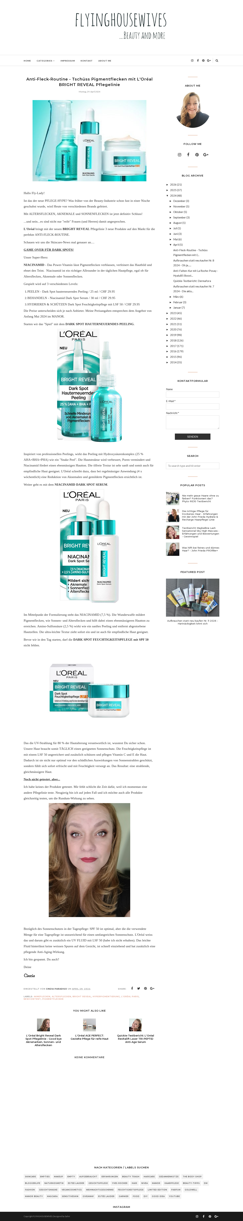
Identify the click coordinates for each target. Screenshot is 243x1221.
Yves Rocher (120, 1183)
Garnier (124, 1196)
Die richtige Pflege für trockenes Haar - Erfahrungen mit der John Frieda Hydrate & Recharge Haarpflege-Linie (200, 515)
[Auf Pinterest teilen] (145, 988)
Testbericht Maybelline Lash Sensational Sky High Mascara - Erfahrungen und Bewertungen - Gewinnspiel (200, 532)
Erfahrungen (110, 1176)
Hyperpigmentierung (106, 996)
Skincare (30, 1176)
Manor (156, 1183)
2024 (173, 195)
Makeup (58, 1176)
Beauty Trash (130, 1176)
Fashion (30, 1190)
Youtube (174, 1196)
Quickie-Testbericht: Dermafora (192, 280)
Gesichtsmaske (48, 1190)
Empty (71, 1176)
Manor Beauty (34, 1196)
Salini (67, 1216)
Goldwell (191, 1190)
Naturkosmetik (54, 1183)
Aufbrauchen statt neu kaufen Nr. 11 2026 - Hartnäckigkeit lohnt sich (192, 622)
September (179, 217)
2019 (173, 334)
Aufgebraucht (88, 1176)
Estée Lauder (106, 1196)
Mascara (52, 1196)
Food (136, 1196)
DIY (146, 1196)
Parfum (176, 1190)
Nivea (144, 1183)
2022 (173, 318)
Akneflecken (42, 996)
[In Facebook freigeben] (132, 988)
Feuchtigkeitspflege (131, 1190)
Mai (175, 239)
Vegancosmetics (72, 1190)
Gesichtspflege (98, 1183)
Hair (134, 1183)
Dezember (179, 200)
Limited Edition (157, 1190)
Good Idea (158, 1196)
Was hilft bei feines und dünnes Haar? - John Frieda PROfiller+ (200, 549)
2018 (173, 340)
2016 (173, 351)
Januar (177, 307)
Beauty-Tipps (191, 1183)
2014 (173, 362)
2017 (173, 346)
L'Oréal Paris (130, 996)
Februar (178, 302)
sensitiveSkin (70, 1196)
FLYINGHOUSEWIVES (42, 1216)
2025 (173, 190)
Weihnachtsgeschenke (100, 1190)
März (176, 296)
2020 (173, 329)
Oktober (178, 211)
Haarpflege (172, 1183)
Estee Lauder (76, 1183)
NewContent (32, 999)
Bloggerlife (32, 1183)
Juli (175, 228)
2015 (173, 356)
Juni (175, 233)
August (177, 222)
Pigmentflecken (53, 999)
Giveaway (88, 1196)
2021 (173, 324)
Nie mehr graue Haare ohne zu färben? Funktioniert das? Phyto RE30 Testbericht (200, 498)
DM (206, 1183)
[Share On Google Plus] (152, 988)
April (176, 244)
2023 (173, 313)
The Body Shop (192, 1176)
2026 (173, 184)
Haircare (149, 1176)
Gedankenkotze (169, 1176)
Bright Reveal (82, 996)
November (179, 206)
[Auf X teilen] (139, 988)
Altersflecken (61, 996)
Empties (45, 1176)
